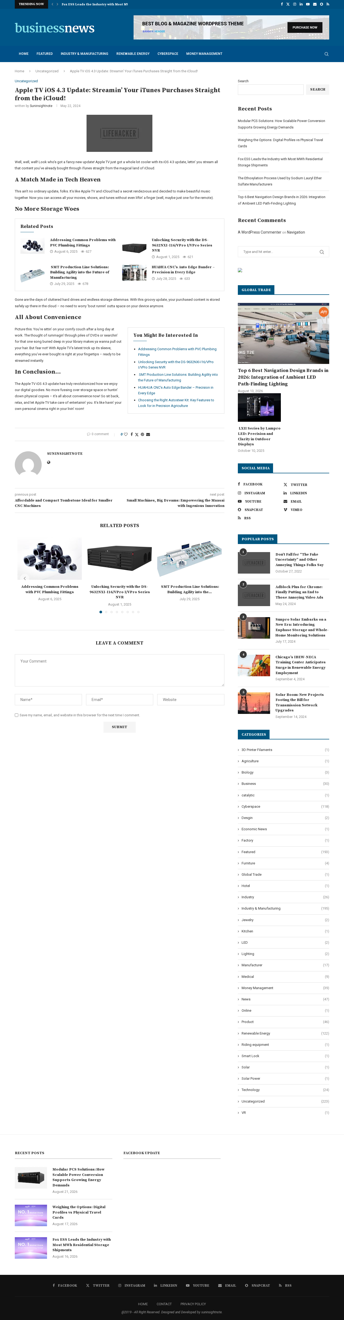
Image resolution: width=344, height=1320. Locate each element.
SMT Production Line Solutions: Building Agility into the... (189, 589)
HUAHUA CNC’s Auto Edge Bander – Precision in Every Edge (183, 270)
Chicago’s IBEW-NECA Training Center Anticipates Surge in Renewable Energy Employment (300, 665)
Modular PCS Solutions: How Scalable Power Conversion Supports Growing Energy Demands (78, 1177)
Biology (285, 772)
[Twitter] (288, 4)
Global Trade (285, 874)
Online (285, 1010)
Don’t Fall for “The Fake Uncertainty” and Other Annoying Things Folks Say (299, 559)
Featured (45, 54)
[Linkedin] (301, 4)
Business (285, 784)
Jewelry (285, 920)
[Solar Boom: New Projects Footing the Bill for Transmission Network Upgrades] (254, 703)
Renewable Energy (132, 54)
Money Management (204, 54)
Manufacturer (285, 965)
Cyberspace (167, 54)
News (285, 999)
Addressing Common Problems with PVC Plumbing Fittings (83, 243)
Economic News (285, 829)
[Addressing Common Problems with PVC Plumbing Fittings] (32, 246)
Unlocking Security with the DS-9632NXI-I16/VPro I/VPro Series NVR (182, 245)
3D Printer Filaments (285, 750)
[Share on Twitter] (137, 434)
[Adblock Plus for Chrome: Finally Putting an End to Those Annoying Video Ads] (254, 595)
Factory (285, 840)
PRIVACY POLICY (193, 1304)
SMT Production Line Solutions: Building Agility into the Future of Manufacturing (79, 272)
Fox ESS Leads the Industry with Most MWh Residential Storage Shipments (81, 1245)
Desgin (285, 818)
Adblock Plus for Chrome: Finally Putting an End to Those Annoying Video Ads (299, 592)
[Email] (315, 4)
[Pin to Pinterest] (142, 434)
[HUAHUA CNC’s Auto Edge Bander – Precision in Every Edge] (134, 273)
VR (285, 1113)
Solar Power (285, 1078)
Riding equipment (285, 1045)
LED (285, 942)
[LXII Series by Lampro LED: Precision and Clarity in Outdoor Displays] (259, 407)
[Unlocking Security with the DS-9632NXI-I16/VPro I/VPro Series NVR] (134, 248)
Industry (285, 897)
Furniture (285, 863)
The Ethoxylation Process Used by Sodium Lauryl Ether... (109, 5)
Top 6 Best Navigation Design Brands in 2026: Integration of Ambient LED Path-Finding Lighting (283, 377)
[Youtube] (308, 4)
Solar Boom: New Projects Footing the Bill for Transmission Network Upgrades (299, 702)
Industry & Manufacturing (84, 54)
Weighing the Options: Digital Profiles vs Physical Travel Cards (78, 1212)
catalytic (285, 795)
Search (243, 81)
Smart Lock (285, 1056)
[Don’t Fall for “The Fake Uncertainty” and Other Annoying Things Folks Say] (254, 563)
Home (23, 54)
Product (285, 1022)
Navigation (296, 232)
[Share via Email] (148, 434)
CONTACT (164, 1304)
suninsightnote (41, 106)
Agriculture (285, 761)
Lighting (285, 954)
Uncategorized (47, 71)
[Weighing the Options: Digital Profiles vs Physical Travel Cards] (31, 1215)
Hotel (285, 886)
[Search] (326, 54)
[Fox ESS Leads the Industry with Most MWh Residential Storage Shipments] (31, 1248)
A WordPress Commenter (259, 232)
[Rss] (328, 4)
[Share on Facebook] (132, 434)
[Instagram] (294, 4)
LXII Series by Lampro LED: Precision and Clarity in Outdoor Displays (259, 436)
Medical (285, 977)
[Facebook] (282, 4)
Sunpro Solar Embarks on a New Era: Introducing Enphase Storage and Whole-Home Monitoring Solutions (302, 627)
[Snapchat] (321, 4)
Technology (285, 1090)
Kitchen (285, 931)
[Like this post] (126, 434)
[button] (52, 4)
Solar (285, 1067)
